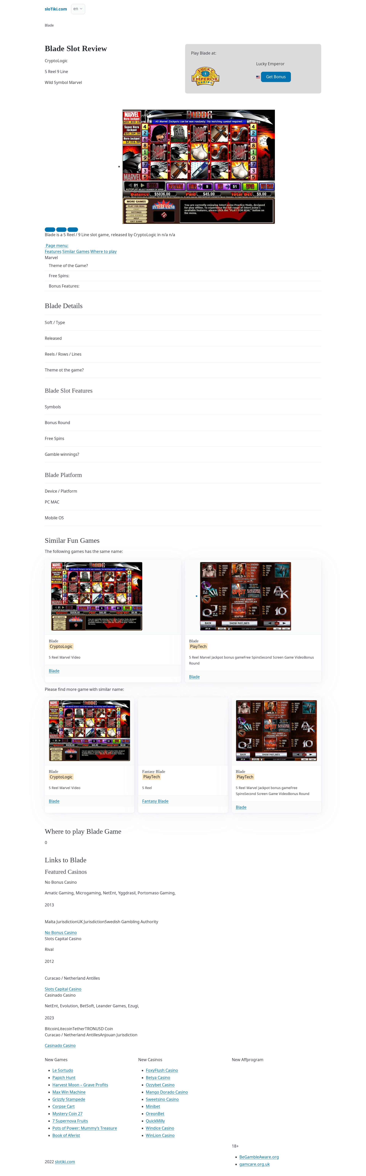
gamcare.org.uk (254, 1164)
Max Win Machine (69, 1092)
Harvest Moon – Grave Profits (80, 1084)
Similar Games (75, 251)
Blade (54, 670)
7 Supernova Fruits (70, 1121)
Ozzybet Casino (160, 1084)
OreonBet (155, 1113)
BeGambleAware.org (259, 1157)
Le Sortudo (62, 1070)
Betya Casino (158, 1077)
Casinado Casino (60, 1045)
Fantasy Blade (155, 801)
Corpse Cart (63, 1106)
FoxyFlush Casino (162, 1070)
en (75, 8)
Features (53, 251)
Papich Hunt (63, 1077)
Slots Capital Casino (63, 989)
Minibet (153, 1106)
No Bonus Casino (61, 932)
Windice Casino (160, 1128)
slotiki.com (65, 1161)
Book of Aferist (66, 1135)
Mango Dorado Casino (167, 1092)
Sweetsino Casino (162, 1099)
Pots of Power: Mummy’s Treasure (84, 1128)
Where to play (103, 251)
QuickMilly (155, 1121)
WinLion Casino (160, 1135)
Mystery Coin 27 (67, 1113)
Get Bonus (276, 76)
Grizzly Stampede (68, 1099)
